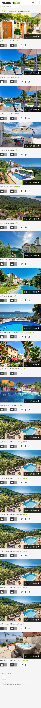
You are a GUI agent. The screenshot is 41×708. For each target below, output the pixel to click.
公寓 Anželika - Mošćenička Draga (11, 369)
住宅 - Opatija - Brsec (7, 187)
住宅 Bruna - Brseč (6, 260)
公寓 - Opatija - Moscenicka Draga (11, 442)
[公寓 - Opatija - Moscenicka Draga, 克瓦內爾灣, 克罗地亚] (20, 427)
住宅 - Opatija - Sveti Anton (9, 405)
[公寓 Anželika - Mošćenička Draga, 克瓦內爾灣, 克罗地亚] (20, 354)
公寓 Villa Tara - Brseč (7, 77)
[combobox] (9, 6)
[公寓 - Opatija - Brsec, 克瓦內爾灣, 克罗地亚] (20, 135)
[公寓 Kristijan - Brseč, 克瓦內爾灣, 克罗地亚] (20, 26)
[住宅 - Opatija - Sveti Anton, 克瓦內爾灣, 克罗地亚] (20, 390)
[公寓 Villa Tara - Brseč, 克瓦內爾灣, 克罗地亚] (20, 62)
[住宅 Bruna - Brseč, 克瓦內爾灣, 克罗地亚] (20, 244)
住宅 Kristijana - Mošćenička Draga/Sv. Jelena (15, 332)
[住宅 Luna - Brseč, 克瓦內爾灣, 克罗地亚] (20, 281)
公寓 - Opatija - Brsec (7, 150)
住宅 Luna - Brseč (6, 296)
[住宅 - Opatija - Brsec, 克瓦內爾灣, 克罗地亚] (20, 171)
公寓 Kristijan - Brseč (7, 41)
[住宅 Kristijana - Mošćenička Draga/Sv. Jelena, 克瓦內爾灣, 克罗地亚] (20, 317)
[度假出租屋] (11, 2)
